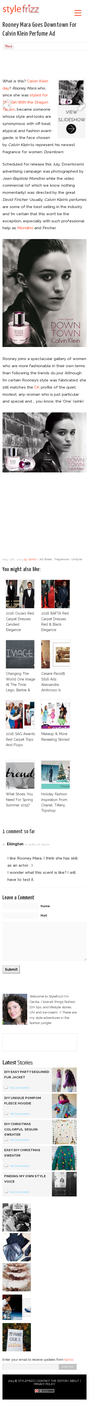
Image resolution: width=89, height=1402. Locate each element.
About (74, 1381)
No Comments (20, 1087)
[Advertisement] (44, 65)
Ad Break (46, 559)
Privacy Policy (44, 1384)
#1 (3, 844)
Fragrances (61, 559)
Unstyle (76, 559)
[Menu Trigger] (78, 12)
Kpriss (68, 1359)
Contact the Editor (52, 1381)
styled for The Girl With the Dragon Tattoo (25, 102)
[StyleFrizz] (21, 15)
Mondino (25, 228)
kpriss (32, 559)
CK (37, 387)
